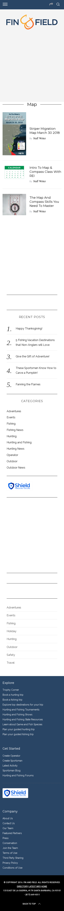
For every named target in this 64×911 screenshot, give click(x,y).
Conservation (10, 843)
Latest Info (35, 886)
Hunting (12, 436)
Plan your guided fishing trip (18, 734)
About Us (8, 818)
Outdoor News (16, 467)
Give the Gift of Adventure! (32, 356)
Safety (11, 654)
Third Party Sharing (13, 858)
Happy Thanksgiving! (29, 328)
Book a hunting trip (13, 694)
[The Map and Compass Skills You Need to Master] (14, 204)
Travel (11, 662)
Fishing (11, 423)
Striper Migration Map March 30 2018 (45, 131)
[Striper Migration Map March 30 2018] (14, 133)
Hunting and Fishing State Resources (23, 719)
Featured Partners (12, 833)
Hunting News (15, 448)
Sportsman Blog (11, 770)
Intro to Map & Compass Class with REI (45, 172)
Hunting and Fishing (19, 442)
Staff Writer (39, 138)
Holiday (11, 631)
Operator (12, 455)
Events (11, 417)
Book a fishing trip (12, 699)
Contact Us (9, 823)
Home (44, 886)
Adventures (14, 411)
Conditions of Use (12, 867)
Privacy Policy (10, 862)
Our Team (8, 828)
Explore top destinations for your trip (23, 704)
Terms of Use (10, 853)
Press (6, 838)
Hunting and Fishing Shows (17, 714)
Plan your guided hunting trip (19, 729)
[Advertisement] (32, 65)
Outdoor (12, 461)
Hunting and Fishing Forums (18, 775)
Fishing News (15, 430)
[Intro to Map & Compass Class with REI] (14, 172)
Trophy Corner (11, 689)
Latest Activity (10, 765)
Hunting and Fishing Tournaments (21, 709)
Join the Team (10, 848)
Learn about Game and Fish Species (22, 724)
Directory (22, 886)
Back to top (29, 904)
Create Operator (11, 755)
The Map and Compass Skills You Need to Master (44, 202)
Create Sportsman (12, 760)
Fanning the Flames (28, 384)
